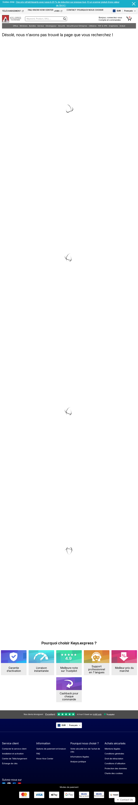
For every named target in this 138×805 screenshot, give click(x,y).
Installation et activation (13, 753)
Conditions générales (114, 753)
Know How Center (44, 758)
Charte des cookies (114, 773)
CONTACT (71, 10)
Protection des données (116, 768)
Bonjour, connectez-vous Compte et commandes (110, 18)
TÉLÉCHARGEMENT (11, 11)
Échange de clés (10, 763)
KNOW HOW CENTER (43, 10)
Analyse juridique (78, 761)
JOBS (57, 11)
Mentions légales (112, 748)
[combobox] (46, 18)
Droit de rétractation (114, 758)
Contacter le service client (14, 748)
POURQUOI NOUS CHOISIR (90, 10)
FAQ (30, 10)
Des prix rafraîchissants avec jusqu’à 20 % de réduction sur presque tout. (51, 2)
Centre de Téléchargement (14, 758)
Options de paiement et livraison (51, 748)
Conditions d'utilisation (115, 763)
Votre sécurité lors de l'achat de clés (85, 750)
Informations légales (79, 756)
